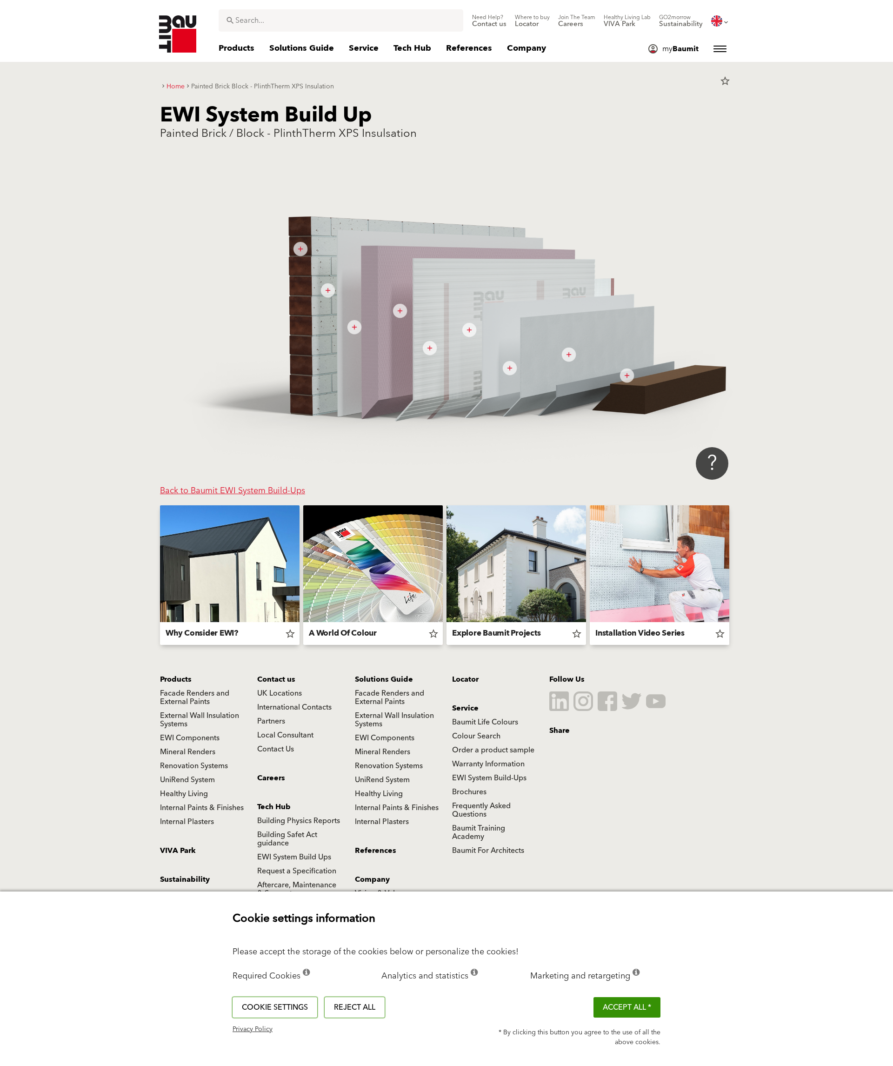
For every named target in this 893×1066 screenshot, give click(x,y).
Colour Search (476, 736)
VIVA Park (178, 850)
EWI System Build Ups (294, 857)
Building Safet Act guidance (287, 839)
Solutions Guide (384, 679)
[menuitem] (489, 21)
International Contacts (294, 707)
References (375, 850)
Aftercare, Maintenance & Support (296, 889)
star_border (725, 81)
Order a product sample (493, 750)
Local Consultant (285, 735)
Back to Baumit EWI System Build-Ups (232, 490)
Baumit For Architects (488, 850)
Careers (271, 777)
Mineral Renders (187, 751)
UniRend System (187, 779)
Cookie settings (275, 1007)
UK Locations (279, 693)
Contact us (276, 679)
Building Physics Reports (298, 820)
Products (176, 679)
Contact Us (275, 749)
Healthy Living (184, 793)
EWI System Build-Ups (489, 777)
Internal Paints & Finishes (202, 807)
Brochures (469, 791)
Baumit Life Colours (485, 722)
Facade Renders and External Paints (194, 697)
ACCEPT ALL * (627, 1007)
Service (465, 708)
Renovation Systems (194, 765)
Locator (465, 679)
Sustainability (185, 879)
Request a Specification (296, 871)
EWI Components (190, 737)
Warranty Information (488, 764)
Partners (271, 721)
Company (372, 879)
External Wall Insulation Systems (199, 720)
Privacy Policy (253, 1029)
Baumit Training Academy (478, 832)
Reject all (354, 1007)
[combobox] (341, 20)
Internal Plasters (187, 821)
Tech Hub (274, 806)
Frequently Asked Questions (481, 810)
